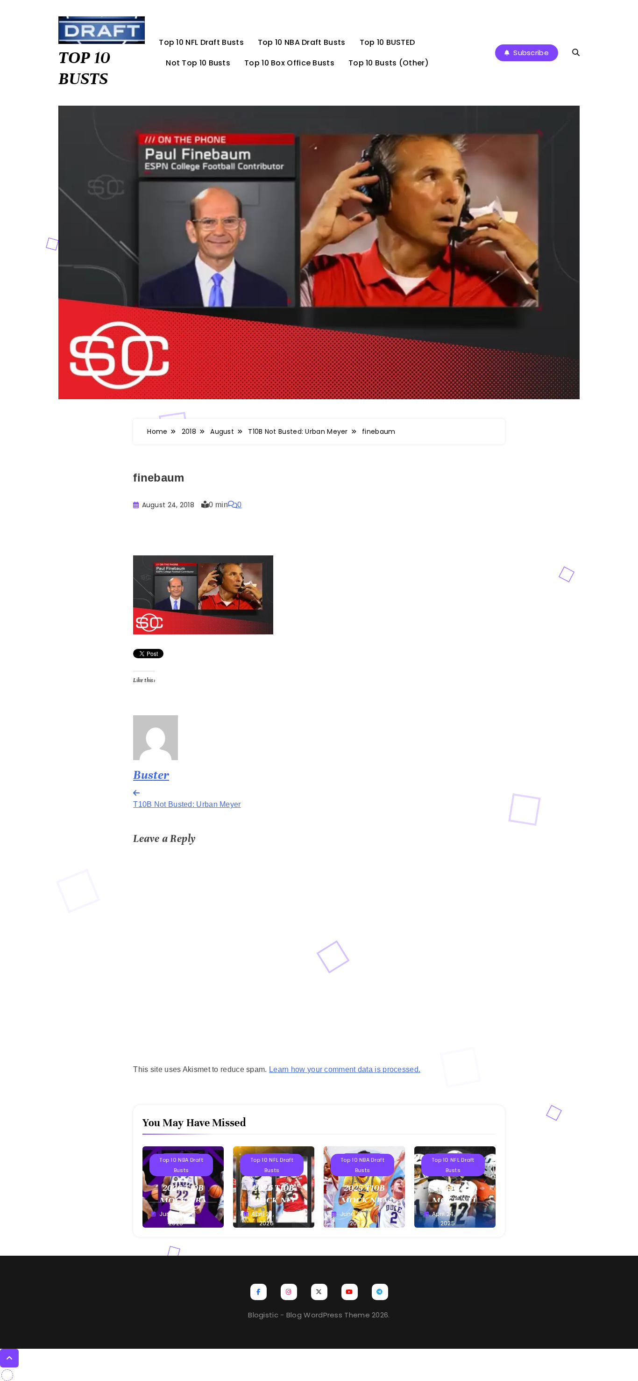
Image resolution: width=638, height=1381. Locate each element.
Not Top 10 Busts (198, 63)
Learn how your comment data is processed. (344, 1069)
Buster (151, 775)
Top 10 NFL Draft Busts (201, 42)
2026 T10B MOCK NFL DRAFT (273, 1200)
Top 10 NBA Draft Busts (302, 42)
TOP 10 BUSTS (84, 68)
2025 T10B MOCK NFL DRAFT (454, 1200)
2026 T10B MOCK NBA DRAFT (183, 1200)
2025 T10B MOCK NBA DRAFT (364, 1200)
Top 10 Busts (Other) (388, 63)
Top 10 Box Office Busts (289, 63)
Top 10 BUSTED (387, 42)
